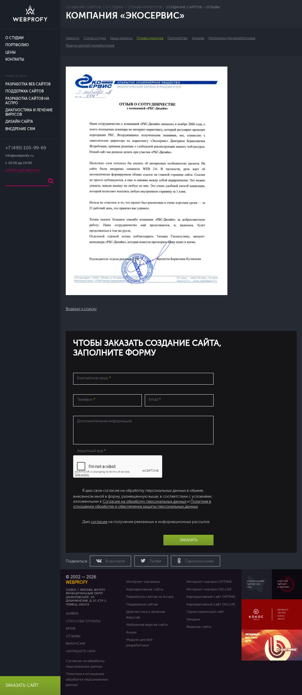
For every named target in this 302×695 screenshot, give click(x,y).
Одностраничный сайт (205, 612)
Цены (10, 52)
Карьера (198, 38)
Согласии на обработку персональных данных (144, 501)
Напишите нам (80, 651)
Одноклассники (199, 561)
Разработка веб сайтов (27, 84)
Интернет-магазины (143, 582)
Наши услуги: (16, 76)
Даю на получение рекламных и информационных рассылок (145, 522)
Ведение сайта (198, 627)
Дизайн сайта (19, 122)
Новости (72, 38)
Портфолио (17, 45)
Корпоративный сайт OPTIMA (210, 597)
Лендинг (193, 619)
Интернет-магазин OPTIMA (209, 582)
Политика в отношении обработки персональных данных (87, 679)
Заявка (72, 613)
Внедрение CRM (20, 129)
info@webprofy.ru (19, 156)
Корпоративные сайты (144, 589)
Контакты (14, 60)
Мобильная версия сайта (147, 625)
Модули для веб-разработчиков (90, 45)
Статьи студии (94, 38)
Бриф (71, 628)
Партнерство (178, 38)
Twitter (155, 561)
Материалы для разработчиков (232, 38)
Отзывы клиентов (150, 38)
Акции (131, 632)
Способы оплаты (83, 621)
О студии (14, 38)
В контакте (115, 561)
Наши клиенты (121, 38)
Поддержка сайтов (24, 91)
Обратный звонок (22, 170)
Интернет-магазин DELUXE (209, 589)
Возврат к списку (81, 309)
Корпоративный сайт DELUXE (210, 604)
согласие (99, 522)
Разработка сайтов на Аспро (149, 597)
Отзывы (73, 636)
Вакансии (75, 643)
